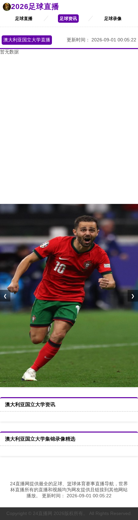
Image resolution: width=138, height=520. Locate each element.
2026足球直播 (35, 6)
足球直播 (23, 18)
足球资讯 (68, 18)
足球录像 (113, 18)
